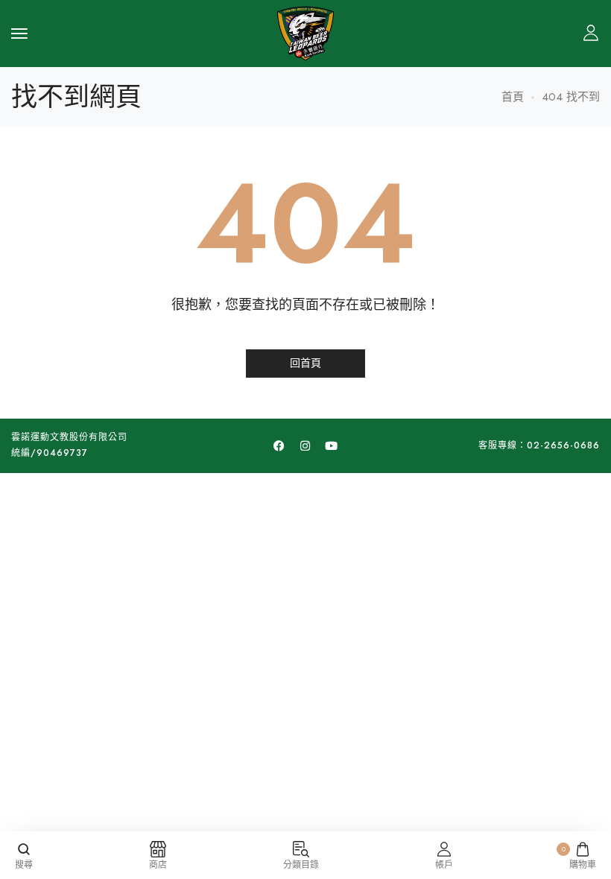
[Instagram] (305, 445)
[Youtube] (331, 445)
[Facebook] (279, 445)
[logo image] (305, 32)
